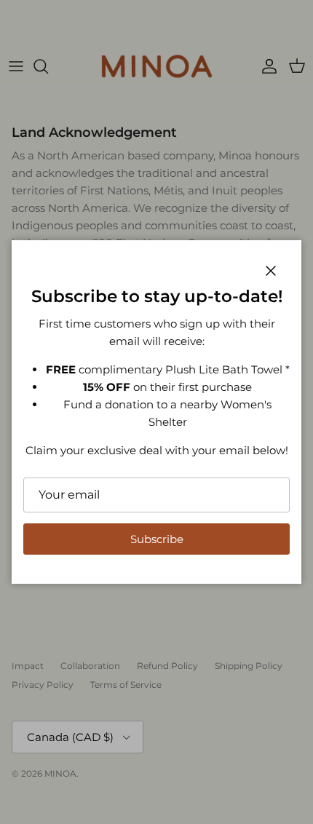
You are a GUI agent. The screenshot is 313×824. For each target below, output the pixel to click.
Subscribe (156, 539)
